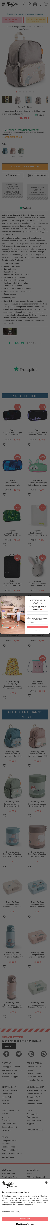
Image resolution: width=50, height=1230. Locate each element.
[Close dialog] (48, 598)
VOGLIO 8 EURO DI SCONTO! (37, 626)
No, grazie (37, 630)
